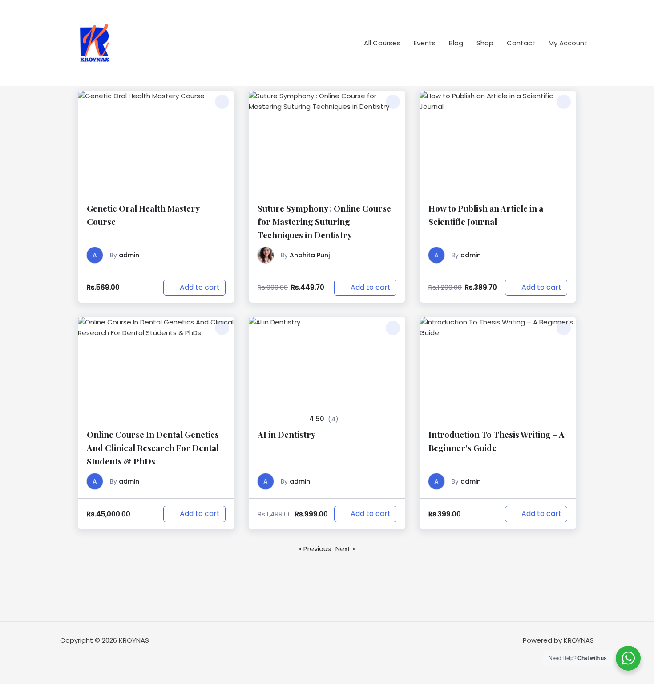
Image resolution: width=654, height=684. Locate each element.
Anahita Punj (310, 255)
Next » (345, 548)
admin (129, 255)
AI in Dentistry (286, 434)
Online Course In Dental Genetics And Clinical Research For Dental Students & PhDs (153, 448)
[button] (222, 102)
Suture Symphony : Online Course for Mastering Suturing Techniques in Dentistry (324, 221)
